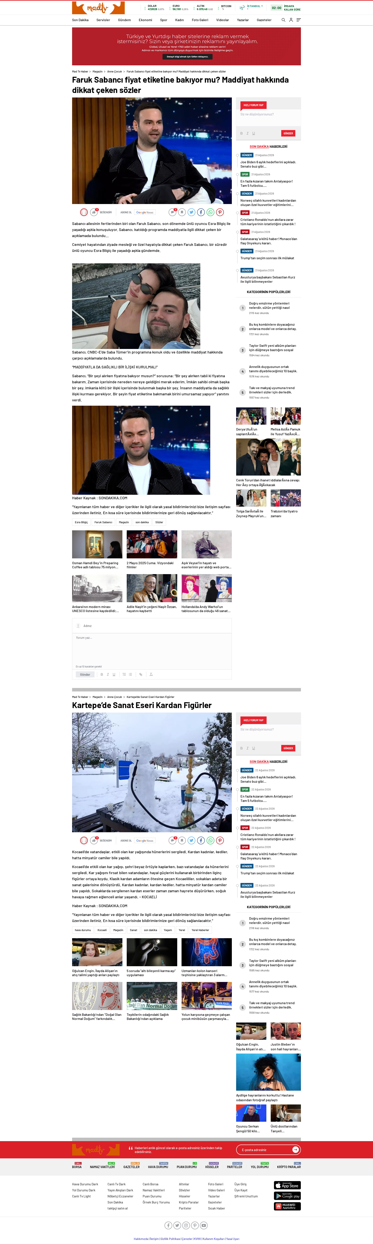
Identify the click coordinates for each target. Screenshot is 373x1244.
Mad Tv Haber (80, 71)
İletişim (154, 1239)
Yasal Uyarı (232, 1239)
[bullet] (130, 674)
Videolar (222, 20)
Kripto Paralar (289, 1165)
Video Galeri (216, 1190)
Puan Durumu (187, 1165)
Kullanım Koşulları (213, 1239)
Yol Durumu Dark (83, 1190)
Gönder (85, 674)
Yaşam (168, 930)
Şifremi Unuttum (246, 1196)
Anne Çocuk (114, 71)
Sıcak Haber (216, 1208)
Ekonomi (145, 20)
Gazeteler (264, 20)
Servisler (103, 20)
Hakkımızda (141, 1239)
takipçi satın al (117, 1208)
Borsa (77, 1165)
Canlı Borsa (150, 1184)
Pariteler (234, 1165)
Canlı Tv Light (81, 1196)
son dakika (142, 522)
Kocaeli (102, 930)
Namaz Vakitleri (102, 1165)
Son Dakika (80, 20)
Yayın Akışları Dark (120, 1190)
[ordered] (124, 674)
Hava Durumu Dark (85, 1184)
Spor (163, 20)
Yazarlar (243, 20)
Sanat (133, 930)
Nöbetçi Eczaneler (120, 1196)
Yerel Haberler (200, 930)
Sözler (159, 522)
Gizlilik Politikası (170, 1239)
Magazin (98, 71)
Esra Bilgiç (81, 522)
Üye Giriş (240, 1184)
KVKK (197, 1239)
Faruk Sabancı (103, 522)
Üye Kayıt (241, 1190)
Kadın (179, 20)
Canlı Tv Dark (116, 1184)
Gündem (124, 20)
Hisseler (212, 1165)
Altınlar (184, 1184)
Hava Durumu (158, 1165)
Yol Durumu (260, 1165)
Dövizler (184, 1190)
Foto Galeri (200, 20)
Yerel (182, 930)
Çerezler (187, 1239)
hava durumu (83, 930)
